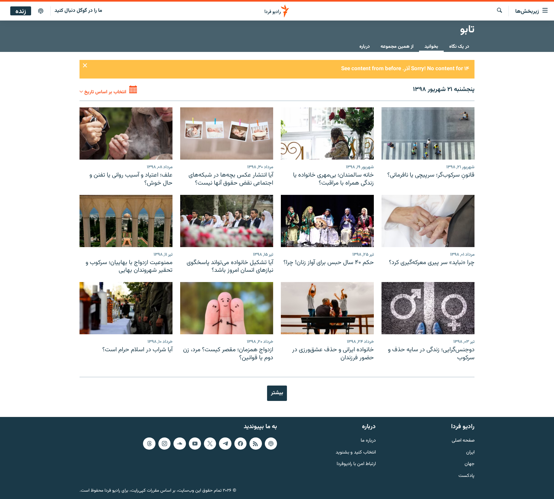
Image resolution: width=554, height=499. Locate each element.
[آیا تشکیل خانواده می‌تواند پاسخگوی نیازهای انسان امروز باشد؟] (226, 221)
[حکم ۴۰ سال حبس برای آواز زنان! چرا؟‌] (327, 221)
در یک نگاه (459, 46)
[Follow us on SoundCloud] (179, 443)
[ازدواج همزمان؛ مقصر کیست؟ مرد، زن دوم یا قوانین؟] (226, 308)
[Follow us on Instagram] (164, 443)
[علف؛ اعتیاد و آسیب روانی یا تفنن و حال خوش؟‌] (126, 133)
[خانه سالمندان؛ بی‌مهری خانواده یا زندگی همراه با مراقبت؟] (327, 133)
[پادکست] (40, 11)
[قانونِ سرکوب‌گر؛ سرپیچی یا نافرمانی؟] (428, 133)
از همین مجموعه (397, 46)
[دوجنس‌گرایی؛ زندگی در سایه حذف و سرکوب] (428, 308)
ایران (470, 452)
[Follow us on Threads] (149, 443)
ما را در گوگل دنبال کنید (78, 11)
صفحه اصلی (463, 440)
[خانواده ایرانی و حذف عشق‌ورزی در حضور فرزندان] (327, 308)
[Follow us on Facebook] (240, 443)
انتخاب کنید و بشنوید (356, 452)
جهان (469, 464)
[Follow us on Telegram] (225, 443)
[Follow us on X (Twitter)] (210, 443)
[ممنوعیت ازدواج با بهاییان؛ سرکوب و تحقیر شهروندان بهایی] (126, 221)
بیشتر (277, 393)
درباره (364, 46)
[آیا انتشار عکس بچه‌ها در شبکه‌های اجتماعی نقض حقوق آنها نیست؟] (226, 133)
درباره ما (368, 440)
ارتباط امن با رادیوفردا (356, 464)
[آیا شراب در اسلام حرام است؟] (126, 308)
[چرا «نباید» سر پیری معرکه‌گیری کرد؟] (428, 221)
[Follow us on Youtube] (195, 443)
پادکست (466, 476)
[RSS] (255, 443)
